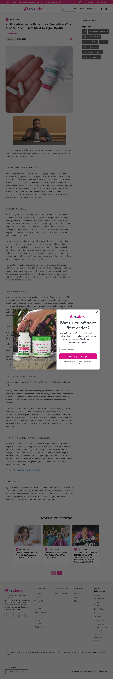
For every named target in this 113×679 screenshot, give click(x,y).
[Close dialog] (97, 312)
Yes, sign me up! (78, 356)
